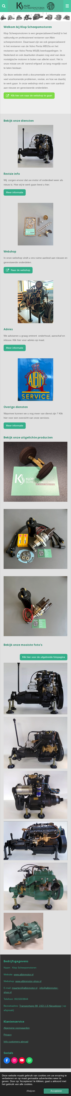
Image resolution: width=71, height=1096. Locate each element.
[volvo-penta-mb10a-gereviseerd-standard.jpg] (35, 887)
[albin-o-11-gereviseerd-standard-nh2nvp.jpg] (35, 688)
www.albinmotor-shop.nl (28, 981)
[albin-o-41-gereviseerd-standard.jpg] (35, 840)
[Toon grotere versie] (35, 302)
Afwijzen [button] (31, 1091)
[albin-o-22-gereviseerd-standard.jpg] (35, 795)
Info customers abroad (16, 1041)
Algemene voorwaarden (17, 1028)
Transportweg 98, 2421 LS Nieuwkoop (40, 1005)
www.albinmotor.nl (23, 974)
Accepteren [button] (56, 1091)
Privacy (8, 1034)
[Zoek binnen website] (4, 6)
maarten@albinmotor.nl (24, 988)
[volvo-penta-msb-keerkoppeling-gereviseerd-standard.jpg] (23, 931)
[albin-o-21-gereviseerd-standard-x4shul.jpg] (35, 743)
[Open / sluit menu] (67, 6)
